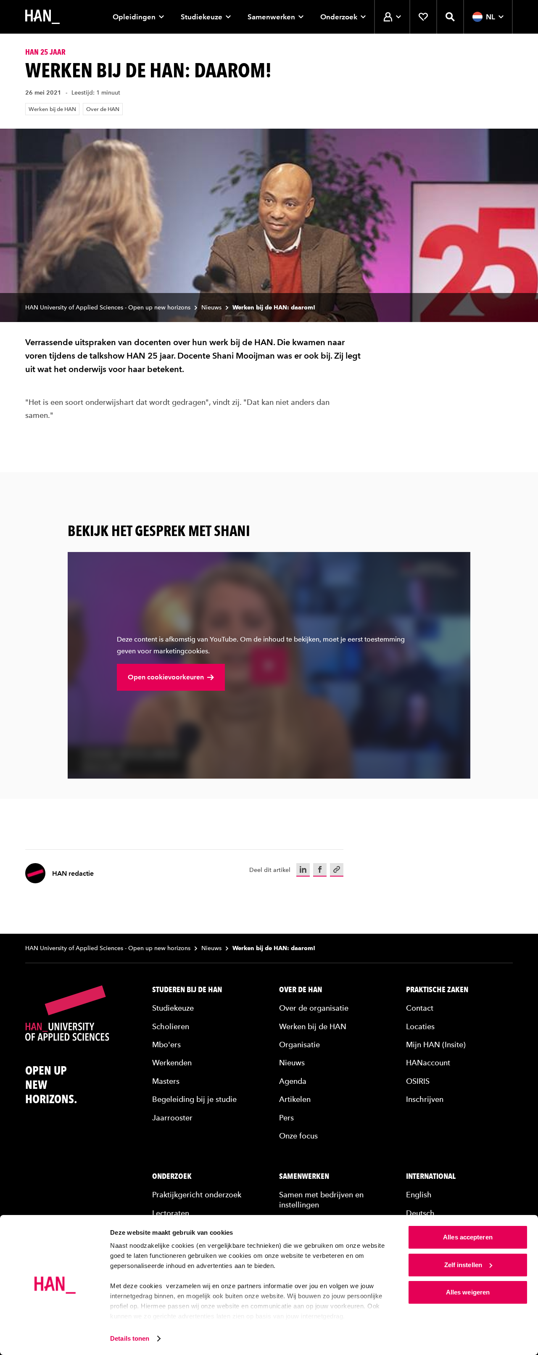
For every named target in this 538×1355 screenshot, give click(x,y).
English (419, 1194)
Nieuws (211, 307)
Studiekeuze (201, 17)
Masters (165, 1081)
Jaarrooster (172, 1117)
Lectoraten (170, 1213)
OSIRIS (418, 1081)
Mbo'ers (166, 1044)
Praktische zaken (437, 989)
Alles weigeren (468, 1292)
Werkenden (172, 1062)
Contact (419, 1008)
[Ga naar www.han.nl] (42, 17)
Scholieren (170, 1026)
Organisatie (299, 1044)
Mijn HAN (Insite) (436, 1044)
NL (490, 17)
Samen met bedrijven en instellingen (321, 1199)
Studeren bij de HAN (187, 989)
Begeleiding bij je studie (194, 1099)
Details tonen (129, 1338)
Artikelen (295, 1099)
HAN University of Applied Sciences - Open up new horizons (107, 307)
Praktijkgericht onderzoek (196, 1194)
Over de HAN (102, 109)
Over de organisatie (313, 1008)
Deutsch (420, 1213)
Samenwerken (271, 17)
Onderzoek (338, 17)
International (431, 1176)
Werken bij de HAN (52, 109)
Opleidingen (134, 17)
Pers (286, 1117)
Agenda (292, 1081)
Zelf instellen (463, 1264)
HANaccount (428, 1062)
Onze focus (298, 1135)
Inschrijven (424, 1099)
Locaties (420, 1026)
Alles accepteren (468, 1237)
